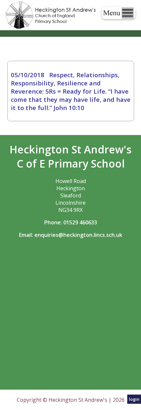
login (134, 399)
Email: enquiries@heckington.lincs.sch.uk (70, 235)
